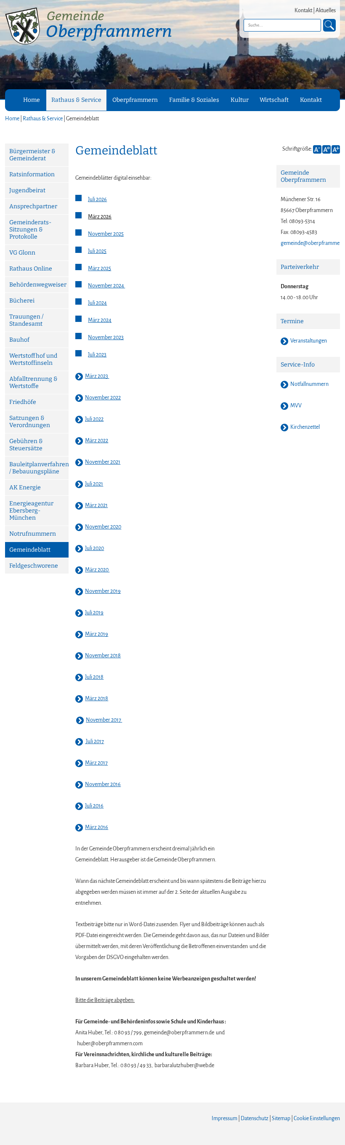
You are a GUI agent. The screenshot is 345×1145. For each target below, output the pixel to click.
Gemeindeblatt (29, 549)
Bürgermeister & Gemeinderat (32, 155)
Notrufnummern (32, 533)
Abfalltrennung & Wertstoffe (33, 382)
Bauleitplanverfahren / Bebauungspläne (39, 468)
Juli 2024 (97, 303)
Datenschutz (254, 1118)
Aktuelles (326, 10)
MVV (296, 406)
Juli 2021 (94, 484)
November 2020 (103, 527)
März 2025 (99, 268)
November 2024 (106, 286)
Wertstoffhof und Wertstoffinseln (33, 359)
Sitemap (281, 1118)
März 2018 (96, 698)
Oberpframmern (135, 100)
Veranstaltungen (308, 341)
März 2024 (99, 320)
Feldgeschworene (33, 565)
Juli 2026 (97, 199)
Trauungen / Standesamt (26, 320)
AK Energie (25, 487)
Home (31, 100)
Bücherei (21, 300)
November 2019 (103, 591)
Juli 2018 (94, 677)
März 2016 (96, 827)
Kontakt (303, 10)
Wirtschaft (274, 100)
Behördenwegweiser (37, 284)
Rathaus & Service (76, 100)
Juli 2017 (94, 741)
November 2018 (103, 656)
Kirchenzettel (305, 427)
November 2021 (102, 462)
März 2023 (97, 376)
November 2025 (106, 234)
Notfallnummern (309, 384)
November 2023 (106, 337)
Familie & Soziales (194, 100)
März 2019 (96, 634)
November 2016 (103, 784)
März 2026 (99, 217)
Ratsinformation (32, 174)
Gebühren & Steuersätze (26, 445)
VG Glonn (22, 252)
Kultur (240, 100)
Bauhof (19, 339)
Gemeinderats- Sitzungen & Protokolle (30, 229)
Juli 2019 (94, 613)
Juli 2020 (94, 548)
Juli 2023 (97, 355)
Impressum (224, 1118)
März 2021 (96, 505)
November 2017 (104, 720)
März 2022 (96, 441)
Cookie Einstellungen (317, 1118)
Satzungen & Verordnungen (29, 421)
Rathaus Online (30, 268)
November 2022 (103, 398)
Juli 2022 (94, 419)
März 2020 (97, 570)
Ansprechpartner (33, 206)
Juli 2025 (97, 251)
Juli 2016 (94, 806)
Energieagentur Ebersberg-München (31, 510)
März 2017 (96, 763)
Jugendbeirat (27, 190)
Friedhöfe (22, 402)
